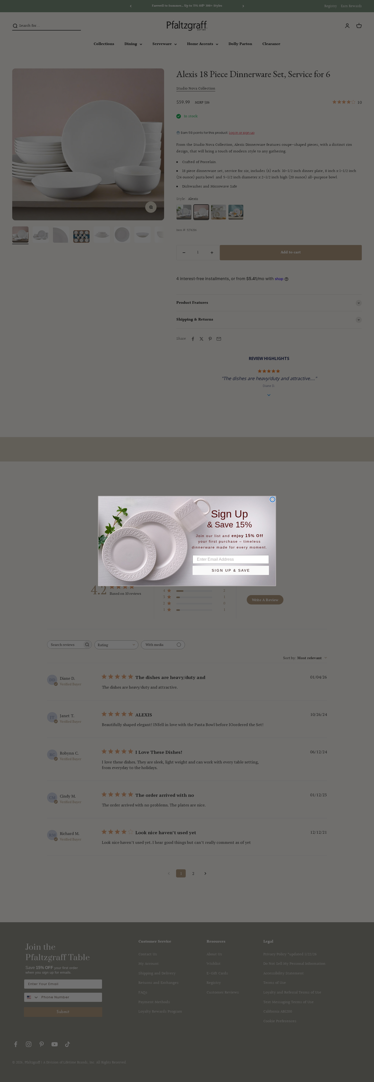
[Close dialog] (272, 499)
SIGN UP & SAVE (231, 570)
